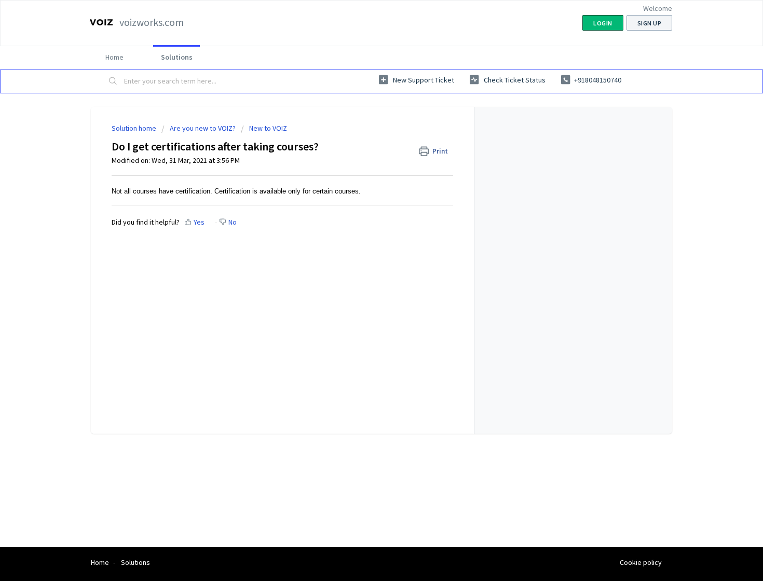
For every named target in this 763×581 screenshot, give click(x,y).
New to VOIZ (268, 128)
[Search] (113, 81)
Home (114, 57)
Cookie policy (641, 562)
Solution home (135, 128)
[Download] (362, 154)
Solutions (177, 57)
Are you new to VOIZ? (203, 128)
